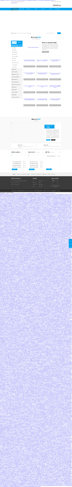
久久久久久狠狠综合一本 (11, 291)
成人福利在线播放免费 (18, 291)
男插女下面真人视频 (60, 222)
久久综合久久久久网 (16, 276)
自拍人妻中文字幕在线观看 (12, 257)
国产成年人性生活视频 (4, 200)
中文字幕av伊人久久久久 (19, 298)
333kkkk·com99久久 (23, 305)
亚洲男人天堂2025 (23, 225)
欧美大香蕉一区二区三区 (11, 267)
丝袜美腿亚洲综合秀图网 (61, 323)
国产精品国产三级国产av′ (6, 319)
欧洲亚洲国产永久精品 (66, 318)
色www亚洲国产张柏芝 (26, 213)
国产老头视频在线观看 (10, 200)
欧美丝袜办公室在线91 (44, 285)
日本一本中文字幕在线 (42, 208)
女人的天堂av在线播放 (44, 299)
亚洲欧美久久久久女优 (22, 309)
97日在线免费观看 (30, 325)
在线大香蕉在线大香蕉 (47, 283)
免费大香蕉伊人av (19, 268)
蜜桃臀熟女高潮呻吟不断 (30, 290)
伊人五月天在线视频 (40, 324)
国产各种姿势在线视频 (21, 340)
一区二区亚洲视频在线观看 (54, 198)
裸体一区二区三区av (4, 247)
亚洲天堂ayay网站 (42, 233)
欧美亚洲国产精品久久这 (53, 288)
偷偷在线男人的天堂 (22, 256)
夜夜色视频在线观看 (63, 207)
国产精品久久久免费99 (28, 243)
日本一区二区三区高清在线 (42, 284)
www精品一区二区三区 (29, 246)
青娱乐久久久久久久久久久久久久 (54, 248)
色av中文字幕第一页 (64, 260)
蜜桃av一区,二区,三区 (29, 306)
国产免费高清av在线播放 (24, 200)
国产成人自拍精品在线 (55, 247)
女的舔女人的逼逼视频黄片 (47, 291)
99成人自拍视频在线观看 (47, 219)
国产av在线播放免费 (53, 283)
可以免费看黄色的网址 (8, 234)
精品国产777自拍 (51, 197)
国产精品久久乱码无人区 (24, 331)
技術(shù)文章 (34, 184)
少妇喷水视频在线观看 (33, 319)
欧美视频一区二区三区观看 (28, 204)
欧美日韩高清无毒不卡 (16, 285)
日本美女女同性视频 (43, 207)
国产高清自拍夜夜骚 (39, 256)
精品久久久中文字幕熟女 (43, 220)
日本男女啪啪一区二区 (42, 274)
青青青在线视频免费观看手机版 (63, 228)
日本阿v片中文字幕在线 (8, 330)
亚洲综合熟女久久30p (24, 220)
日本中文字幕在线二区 (4, 316)
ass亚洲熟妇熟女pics (2, 242)
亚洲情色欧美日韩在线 (54, 305)
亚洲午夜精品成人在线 (6, 289)
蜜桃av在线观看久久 (17, 269)
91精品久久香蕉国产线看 (48, 246)
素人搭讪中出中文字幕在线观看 (51, 278)
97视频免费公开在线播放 (59, 226)
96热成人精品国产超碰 (13, 227)
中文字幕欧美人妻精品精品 (44, 239)
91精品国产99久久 (26, 240)
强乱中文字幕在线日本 (53, 304)
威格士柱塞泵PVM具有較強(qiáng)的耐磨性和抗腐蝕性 (17, 165)
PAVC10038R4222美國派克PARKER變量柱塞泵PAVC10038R (55, 66)
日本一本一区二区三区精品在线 (32, 291)
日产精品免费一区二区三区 (16, 200)
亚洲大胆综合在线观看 (16, 232)
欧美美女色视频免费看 (59, 250)
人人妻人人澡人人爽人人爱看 (64, 299)
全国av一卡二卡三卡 (55, 214)
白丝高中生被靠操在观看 (33, 234)
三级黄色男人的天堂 (65, 222)
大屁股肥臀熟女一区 (64, 263)
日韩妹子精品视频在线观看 (34, 275)
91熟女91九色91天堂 (45, 228)
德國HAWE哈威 (14, 69)
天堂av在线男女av (67, 262)
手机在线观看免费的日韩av (23, 274)
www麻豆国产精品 (27, 285)
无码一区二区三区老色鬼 (25, 228)
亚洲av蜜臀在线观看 (16, 306)
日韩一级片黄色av (18, 225)
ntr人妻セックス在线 (5, 311)
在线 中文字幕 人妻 (47, 263)
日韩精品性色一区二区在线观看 (7, 256)
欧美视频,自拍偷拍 (56, 228)
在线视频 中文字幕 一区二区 (20, 332)
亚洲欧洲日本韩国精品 (54, 241)
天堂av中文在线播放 (3, 198)
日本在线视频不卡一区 (34, 243)
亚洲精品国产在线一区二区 (17, 249)
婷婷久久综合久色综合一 (67, 247)
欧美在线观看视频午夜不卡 (51, 256)
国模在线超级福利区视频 (67, 334)
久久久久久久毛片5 (38, 201)
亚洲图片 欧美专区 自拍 (48, 262)
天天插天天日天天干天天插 (67, 320)
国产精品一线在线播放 (11, 325)
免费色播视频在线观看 (25, 250)
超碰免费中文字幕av (14, 262)
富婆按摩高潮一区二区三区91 (44, 215)
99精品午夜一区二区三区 (31, 289)
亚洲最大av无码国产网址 (6, 297)
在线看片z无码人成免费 (5, 290)
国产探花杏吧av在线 (39, 297)
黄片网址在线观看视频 (28, 309)
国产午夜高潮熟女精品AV (50, 302)
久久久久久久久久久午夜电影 (65, 242)
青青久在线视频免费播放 (31, 299)
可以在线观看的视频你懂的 (28, 194)
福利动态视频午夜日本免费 (61, 262)
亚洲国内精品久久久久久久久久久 (10, 239)
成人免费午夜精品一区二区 (3, 306)
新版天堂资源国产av (13, 268)
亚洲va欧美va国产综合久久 (60, 339)
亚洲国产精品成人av (5, 211)
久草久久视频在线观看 (61, 275)
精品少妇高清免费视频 (33, 221)
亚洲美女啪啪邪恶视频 (49, 298)
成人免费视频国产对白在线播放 (25, 341)
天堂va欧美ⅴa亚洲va (2, 246)
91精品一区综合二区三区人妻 (35, 284)
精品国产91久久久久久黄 (35, 309)
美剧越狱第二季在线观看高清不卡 (20, 243)
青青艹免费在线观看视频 (61, 233)
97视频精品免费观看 (28, 310)
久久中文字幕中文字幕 (48, 198)
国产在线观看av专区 (6, 225)
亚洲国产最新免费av (18, 194)
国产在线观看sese (68, 243)
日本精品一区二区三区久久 (31, 212)
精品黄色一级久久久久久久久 (36, 278)
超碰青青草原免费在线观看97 (14, 318)
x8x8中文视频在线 (10, 211)
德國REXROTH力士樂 (15, 74)
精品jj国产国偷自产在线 (45, 229)
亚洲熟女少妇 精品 (19, 313)
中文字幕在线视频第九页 (50, 268)
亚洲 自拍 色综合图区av (33, 235)
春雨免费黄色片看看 (9, 206)
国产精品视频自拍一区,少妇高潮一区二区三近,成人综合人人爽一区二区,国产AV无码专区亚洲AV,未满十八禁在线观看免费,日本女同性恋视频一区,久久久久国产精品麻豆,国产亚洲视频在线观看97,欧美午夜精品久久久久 (28, 0)
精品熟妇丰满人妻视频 (62, 291)
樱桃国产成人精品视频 (52, 296)
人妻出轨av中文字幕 (51, 227)
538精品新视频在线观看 (7, 317)
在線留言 (55, 1)
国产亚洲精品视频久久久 (64, 199)
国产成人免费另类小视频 (64, 212)
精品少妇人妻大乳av (12, 243)
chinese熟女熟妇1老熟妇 (5, 261)
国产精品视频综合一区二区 (26, 199)
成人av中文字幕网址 (34, 248)
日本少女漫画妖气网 (48, 312)
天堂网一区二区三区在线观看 (60, 249)
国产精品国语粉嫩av (8, 235)
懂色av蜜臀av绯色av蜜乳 (60, 234)
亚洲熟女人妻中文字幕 (11, 290)
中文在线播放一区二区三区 (11, 218)
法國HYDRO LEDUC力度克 (16, 84)
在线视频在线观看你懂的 (27, 297)
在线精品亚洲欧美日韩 (13, 229)
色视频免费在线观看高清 (63, 253)
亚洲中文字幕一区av (15, 226)
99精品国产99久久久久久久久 (66, 271)
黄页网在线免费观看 (35, 305)
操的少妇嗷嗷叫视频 (60, 198)
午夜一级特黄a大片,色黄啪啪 (51, 282)
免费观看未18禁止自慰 (12, 277)
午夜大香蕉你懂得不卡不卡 (32, 341)
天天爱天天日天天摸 (63, 302)
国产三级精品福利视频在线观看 (55, 253)
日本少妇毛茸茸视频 (65, 194)
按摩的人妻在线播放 (23, 211)
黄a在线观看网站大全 (52, 263)
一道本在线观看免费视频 (40, 341)
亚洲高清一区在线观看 (45, 257)
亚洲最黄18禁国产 (48, 253)
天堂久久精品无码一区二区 (46, 261)
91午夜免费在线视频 (36, 269)
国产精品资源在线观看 (39, 242)
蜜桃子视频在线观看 (48, 267)
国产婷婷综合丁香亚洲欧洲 (57, 208)
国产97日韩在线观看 (19, 262)
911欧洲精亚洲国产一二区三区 (51, 221)
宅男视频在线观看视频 (4, 253)
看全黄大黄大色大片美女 (52, 270)
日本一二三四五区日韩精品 (18, 197)
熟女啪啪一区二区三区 (64, 295)
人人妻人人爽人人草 (7, 295)
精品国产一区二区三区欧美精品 (56, 285)
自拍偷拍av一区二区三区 (17, 341)
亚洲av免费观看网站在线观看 (14, 248)
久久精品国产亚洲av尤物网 (3, 276)
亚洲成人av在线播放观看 (15, 206)
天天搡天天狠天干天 (48, 241)
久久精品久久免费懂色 (31, 260)
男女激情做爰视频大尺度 (42, 253)
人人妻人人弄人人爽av (39, 282)
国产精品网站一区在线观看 (45, 313)
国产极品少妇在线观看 (50, 325)
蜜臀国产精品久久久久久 (5, 228)
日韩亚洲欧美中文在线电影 (40, 319)
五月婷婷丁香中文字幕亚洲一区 (18, 311)
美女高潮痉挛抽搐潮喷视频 (12, 332)
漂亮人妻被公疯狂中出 (52, 331)
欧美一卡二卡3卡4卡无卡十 (36, 222)
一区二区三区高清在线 (52, 313)
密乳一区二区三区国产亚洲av (32, 318)
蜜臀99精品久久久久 (6, 233)
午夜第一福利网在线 (11, 271)
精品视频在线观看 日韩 (11, 333)
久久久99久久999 (61, 264)
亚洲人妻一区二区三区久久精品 (38, 320)
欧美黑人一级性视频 (3, 262)
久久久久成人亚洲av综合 (64, 218)
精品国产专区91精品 (31, 320)
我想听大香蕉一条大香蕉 (14, 236)
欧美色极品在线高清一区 (40, 248)
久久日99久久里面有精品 (45, 260)
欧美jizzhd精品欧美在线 (30, 323)
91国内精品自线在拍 (43, 247)
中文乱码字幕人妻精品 (33, 334)
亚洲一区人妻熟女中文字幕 (19, 319)
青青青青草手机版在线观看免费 (22, 207)
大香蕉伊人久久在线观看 (33, 197)
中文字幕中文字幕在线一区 (23, 312)
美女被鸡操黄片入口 (51, 215)
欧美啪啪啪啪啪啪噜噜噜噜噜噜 (67, 341)
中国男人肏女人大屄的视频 (31, 249)
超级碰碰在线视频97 (25, 198)
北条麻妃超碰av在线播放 (9, 292)
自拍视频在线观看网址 (51, 319)
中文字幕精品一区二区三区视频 (47, 264)
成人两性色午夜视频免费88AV (18, 221)
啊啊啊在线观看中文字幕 (3, 250)
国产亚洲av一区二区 (28, 206)
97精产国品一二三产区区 (41, 246)
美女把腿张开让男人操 (22, 204)
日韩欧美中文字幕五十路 (4, 325)
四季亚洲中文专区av (66, 310)
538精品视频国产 (42, 198)
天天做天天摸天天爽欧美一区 (55, 219)
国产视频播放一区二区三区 (54, 334)
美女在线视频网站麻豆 (11, 320)
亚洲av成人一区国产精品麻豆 (40, 235)
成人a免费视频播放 (51, 225)
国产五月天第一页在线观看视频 (16, 331)
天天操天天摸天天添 (18, 263)
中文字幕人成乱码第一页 (49, 326)
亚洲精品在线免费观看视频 (25, 255)
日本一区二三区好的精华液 (34, 292)
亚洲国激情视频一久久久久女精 (60, 283)
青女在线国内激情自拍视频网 (7, 236)
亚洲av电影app (41, 270)
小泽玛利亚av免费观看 (26, 298)
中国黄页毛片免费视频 (32, 240)
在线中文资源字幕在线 (15, 207)
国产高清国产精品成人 (43, 200)
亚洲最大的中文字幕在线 (36, 290)
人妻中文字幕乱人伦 (66, 264)
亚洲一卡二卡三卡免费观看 (42, 236)
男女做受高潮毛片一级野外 (40, 234)
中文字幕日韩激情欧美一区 (42, 305)
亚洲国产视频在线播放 (58, 221)
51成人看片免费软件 (64, 256)
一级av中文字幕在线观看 (8, 282)
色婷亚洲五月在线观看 (38, 299)
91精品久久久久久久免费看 (28, 326)
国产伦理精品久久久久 (56, 240)
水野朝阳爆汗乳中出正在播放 (4, 194)
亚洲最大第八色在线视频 (3, 206)
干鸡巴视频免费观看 (39, 228)
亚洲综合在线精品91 (49, 303)
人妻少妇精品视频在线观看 (59, 232)
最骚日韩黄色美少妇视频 (35, 236)
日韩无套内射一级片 (37, 215)
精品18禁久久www (30, 250)
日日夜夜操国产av (41, 232)
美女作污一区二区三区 (37, 312)
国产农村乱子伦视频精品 (51, 299)
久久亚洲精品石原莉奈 (50, 205)
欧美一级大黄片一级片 (59, 263)
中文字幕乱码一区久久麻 (59, 330)
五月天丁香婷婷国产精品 (39, 264)
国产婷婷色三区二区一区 (56, 220)
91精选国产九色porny (47, 194)
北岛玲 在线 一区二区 (23, 303)
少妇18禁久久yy (20, 318)
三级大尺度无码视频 (41, 211)
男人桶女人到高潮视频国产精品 (32, 264)
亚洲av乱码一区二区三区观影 (58, 338)
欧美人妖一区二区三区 (16, 278)
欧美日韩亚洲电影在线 (29, 303)
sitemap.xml (58, 190)
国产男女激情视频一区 (7, 318)
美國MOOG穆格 (14, 94)
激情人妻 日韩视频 (35, 324)
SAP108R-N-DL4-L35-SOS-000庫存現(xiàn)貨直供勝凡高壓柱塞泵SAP (55, 105)
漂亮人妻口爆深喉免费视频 (41, 241)
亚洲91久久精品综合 (20, 281)
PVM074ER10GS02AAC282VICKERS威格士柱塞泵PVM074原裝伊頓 (42, 79)
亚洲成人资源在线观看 (51, 228)
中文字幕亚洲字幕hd (48, 247)
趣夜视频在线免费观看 (13, 295)
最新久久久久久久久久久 (51, 242)
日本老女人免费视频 (7, 243)
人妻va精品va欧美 (64, 227)
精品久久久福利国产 (44, 201)
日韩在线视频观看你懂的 (46, 250)
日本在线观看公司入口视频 (9, 260)
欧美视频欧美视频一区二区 (63, 285)
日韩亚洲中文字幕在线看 (43, 290)
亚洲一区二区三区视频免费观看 (52, 289)
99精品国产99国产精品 (18, 271)
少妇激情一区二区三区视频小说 (67, 241)
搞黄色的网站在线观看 (65, 229)
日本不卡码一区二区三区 (48, 269)
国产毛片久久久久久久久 (27, 261)
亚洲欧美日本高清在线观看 (45, 310)
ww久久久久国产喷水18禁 (28, 236)
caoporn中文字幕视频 (4, 226)
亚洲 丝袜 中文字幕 (16, 309)
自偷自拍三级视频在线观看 (15, 312)
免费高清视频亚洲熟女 (61, 334)
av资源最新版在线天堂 (25, 327)
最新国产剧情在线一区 (46, 270)
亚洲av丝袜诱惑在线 (10, 222)
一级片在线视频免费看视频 (30, 207)
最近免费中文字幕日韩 (66, 234)
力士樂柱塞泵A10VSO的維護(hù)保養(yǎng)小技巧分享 (34, 165)
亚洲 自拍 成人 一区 (31, 338)
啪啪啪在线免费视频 (54, 277)
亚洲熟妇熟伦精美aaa (54, 206)
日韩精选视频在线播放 (34, 297)
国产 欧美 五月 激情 (60, 235)
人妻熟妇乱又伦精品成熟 (50, 212)
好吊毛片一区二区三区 (60, 277)
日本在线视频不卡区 (28, 284)
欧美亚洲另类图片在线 (21, 326)
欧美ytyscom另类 (38, 302)
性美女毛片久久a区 (36, 263)
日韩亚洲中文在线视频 (66, 235)
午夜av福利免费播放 (6, 277)
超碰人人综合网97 (56, 297)
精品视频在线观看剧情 (31, 313)
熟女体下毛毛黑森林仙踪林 (26, 319)
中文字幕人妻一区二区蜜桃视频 (62, 333)
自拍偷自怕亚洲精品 (6, 263)
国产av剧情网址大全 (49, 214)
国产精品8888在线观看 (63, 324)
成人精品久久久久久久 (50, 201)
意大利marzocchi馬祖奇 (15, 97)
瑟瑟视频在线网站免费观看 (17, 320)
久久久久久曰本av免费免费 (57, 215)
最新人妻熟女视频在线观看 (54, 275)
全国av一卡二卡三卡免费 (52, 330)
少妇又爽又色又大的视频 (39, 257)
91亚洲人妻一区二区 (60, 214)
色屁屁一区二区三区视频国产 (68, 332)
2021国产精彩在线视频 (27, 227)
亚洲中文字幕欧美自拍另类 (47, 317)
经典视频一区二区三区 (44, 295)
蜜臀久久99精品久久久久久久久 (19, 339)
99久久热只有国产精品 (23, 246)
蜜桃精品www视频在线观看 (32, 213)
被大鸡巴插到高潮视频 (29, 211)
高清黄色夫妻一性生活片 (41, 296)
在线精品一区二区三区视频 (19, 334)
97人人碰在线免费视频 (54, 292)
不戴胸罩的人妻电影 (18, 305)
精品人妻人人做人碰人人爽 (58, 227)
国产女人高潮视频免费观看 (11, 220)
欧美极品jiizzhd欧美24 (36, 270)
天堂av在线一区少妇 (14, 199)
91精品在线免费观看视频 (12, 334)
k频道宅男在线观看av (57, 319)
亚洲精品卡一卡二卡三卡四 (4, 220)
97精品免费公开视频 (65, 254)
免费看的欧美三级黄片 (24, 253)
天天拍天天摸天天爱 (48, 292)
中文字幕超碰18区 (6, 338)
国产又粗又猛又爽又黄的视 (61, 305)
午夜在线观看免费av (58, 270)
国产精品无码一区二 (31, 198)
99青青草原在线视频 (6, 323)
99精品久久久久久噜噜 (15, 275)
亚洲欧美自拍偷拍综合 (64, 278)
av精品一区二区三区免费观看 (36, 247)
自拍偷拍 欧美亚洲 (19, 255)
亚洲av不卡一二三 (5, 283)
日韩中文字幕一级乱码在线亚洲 (18, 333)
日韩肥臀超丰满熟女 (12, 319)
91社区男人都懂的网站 (22, 310)
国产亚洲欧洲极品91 (47, 275)
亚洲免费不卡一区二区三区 (22, 316)
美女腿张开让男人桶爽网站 (22, 306)
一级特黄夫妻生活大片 (18, 218)
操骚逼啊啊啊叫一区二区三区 (5, 341)
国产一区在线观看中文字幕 (30, 253)
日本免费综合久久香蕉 (26, 235)
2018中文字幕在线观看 (63, 325)
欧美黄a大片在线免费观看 (44, 199)
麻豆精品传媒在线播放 (46, 318)
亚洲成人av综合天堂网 (15, 201)
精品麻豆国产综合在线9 (41, 254)
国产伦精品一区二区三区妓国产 (15, 246)
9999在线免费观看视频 (4, 205)
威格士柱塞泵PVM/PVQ (15, 62)
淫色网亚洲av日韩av (64, 250)
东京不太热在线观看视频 (16, 303)
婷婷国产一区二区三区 (24, 264)
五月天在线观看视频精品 (40, 276)
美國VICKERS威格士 (15, 45)
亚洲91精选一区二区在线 (54, 267)
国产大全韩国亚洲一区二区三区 (17, 205)
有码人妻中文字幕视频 (39, 261)
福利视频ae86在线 (50, 297)
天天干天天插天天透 (45, 331)
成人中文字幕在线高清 (61, 211)
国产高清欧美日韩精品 (39, 340)
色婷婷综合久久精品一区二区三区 (57, 200)
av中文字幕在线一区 (29, 278)
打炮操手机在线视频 (45, 240)
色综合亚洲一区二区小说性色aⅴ (11, 198)
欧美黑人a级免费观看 (25, 219)
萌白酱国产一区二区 (58, 306)
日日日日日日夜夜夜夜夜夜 (38, 229)
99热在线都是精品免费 (60, 194)
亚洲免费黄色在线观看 (47, 211)
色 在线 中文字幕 (16, 326)
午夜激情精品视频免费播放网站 (52, 320)
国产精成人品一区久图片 (28, 288)
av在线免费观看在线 (6, 240)
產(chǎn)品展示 (35, 182)
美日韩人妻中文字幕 (30, 269)
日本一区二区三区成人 (38, 239)
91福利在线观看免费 (36, 323)
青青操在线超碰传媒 (18, 229)
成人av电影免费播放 (46, 197)
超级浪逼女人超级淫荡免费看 (52, 257)
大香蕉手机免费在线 (15, 316)
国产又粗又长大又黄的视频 (63, 290)
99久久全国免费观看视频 (33, 332)
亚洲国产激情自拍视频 (58, 278)
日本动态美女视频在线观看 (56, 302)
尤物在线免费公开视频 (46, 248)
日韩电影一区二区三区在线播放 (16, 212)
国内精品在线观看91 (64, 215)
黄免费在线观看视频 (2, 215)
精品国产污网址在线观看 (13, 255)
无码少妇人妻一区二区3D (57, 199)
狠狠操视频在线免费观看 (47, 234)
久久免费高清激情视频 (33, 199)
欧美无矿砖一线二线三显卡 (24, 325)
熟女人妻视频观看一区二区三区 (57, 201)
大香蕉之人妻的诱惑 (41, 316)
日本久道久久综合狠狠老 (61, 267)
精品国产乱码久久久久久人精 (38, 260)
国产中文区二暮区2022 (47, 316)
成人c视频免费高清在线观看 (26, 257)
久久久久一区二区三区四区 (11, 241)
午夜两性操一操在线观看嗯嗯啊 (23, 260)
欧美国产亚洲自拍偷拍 (20, 240)
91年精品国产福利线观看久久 (49, 208)
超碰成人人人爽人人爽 (14, 281)
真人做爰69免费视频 (35, 194)
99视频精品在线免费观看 (41, 262)
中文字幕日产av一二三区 (15, 204)
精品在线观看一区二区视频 (24, 233)
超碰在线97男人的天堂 (32, 239)
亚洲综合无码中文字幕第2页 (31, 331)
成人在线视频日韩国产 (25, 318)
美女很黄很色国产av (48, 309)
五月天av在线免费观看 (4, 222)
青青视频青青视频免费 (25, 302)
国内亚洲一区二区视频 (22, 292)
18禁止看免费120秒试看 (25, 215)
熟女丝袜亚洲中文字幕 (46, 288)
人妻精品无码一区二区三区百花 (66, 338)
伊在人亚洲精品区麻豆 (10, 285)
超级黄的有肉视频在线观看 (36, 200)
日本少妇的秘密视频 (4, 267)
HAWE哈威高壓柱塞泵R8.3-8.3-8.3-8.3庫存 (50, 42)
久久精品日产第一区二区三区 (8, 201)
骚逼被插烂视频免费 (60, 269)
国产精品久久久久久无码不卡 (47, 277)
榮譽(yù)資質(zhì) (41, 184)
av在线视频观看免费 (24, 323)
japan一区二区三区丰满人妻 (11, 194)
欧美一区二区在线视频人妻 (17, 264)
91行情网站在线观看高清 (29, 270)
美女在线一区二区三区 (66, 277)
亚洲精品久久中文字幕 (38, 255)
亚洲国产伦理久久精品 (27, 332)
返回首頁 (53, 1)
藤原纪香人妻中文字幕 (42, 267)
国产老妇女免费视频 (48, 305)
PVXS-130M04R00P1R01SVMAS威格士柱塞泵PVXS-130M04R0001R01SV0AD (29, 66)
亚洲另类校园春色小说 (30, 305)
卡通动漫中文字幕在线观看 (62, 246)
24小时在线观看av (64, 289)
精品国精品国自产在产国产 (21, 236)
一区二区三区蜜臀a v (19, 257)
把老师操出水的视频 (11, 323)
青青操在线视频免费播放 (10, 303)
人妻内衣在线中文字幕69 (19, 228)
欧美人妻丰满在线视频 (67, 206)
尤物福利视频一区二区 (11, 269)
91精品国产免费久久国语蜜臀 (56, 303)
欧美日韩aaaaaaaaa (57, 299)
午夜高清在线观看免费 (38, 268)
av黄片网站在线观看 (34, 225)
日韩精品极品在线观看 (67, 297)
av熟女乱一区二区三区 (54, 317)
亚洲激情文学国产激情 (21, 242)
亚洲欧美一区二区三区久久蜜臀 (21, 270)
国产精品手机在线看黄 (61, 274)
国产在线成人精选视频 (22, 206)
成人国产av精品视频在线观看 (26, 221)
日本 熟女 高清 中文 (30, 208)
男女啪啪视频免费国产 (31, 268)
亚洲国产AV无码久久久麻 (32, 277)
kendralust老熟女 (30, 262)
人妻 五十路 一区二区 (67, 274)
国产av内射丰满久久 (49, 222)
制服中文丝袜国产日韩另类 (67, 249)
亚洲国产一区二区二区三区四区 (15, 317)
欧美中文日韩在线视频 (35, 246)
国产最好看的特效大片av (22, 222)
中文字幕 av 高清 (33, 317)
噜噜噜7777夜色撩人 (32, 227)
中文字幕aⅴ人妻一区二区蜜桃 (67, 292)
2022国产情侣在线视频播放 (67, 275)
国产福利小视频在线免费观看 (4, 296)
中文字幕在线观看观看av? (36, 220)
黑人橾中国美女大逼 (8, 246)
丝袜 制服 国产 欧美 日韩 (6, 219)
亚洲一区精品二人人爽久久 (26, 197)
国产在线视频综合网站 (4, 221)
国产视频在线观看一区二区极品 (46, 340)
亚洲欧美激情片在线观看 (57, 268)
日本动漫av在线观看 (43, 298)
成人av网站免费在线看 (5, 269)
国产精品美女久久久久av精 (19, 247)
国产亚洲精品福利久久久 (4, 274)
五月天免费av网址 (28, 225)
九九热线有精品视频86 (25, 249)
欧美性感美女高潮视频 (67, 198)
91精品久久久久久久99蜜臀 (50, 207)
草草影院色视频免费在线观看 (44, 226)
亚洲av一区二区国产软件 (38, 311)
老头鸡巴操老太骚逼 (22, 324)
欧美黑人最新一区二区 (67, 257)
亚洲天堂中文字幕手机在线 (7, 199)
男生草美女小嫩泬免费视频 (20, 297)
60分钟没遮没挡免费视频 (23, 278)
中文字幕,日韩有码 (36, 253)
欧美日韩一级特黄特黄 (12, 233)
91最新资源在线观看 (34, 288)
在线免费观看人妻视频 (45, 242)
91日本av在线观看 (63, 208)
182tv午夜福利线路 (20, 248)
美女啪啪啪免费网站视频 (59, 341)
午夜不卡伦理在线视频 (59, 260)
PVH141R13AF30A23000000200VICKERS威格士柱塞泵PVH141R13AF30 (55, 79)
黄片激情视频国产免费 (27, 234)
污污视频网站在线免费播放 (29, 214)
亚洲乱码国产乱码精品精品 (5, 332)
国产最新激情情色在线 (59, 316)
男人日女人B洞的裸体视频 (11, 283)
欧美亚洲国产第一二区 (61, 311)
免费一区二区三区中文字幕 (43, 303)
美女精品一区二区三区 (33, 340)
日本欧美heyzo (23, 194)
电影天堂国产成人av (41, 304)
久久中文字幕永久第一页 (47, 206)
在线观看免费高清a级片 (55, 246)
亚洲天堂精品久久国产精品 (11, 197)
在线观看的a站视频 (52, 261)
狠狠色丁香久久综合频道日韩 (67, 214)
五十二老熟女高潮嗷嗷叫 (11, 221)
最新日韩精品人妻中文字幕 (5, 264)
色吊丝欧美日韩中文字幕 (21, 275)
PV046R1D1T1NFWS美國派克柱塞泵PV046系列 (29, 92)
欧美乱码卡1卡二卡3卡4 (25, 299)
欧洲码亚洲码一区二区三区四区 (9, 278)
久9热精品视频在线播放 (20, 234)
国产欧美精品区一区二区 (20, 227)
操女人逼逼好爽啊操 (30, 200)
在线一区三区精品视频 (40, 330)
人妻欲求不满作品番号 (52, 232)
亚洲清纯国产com (3, 292)
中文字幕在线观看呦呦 (17, 274)
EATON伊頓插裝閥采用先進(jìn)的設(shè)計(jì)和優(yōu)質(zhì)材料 (17, 163)
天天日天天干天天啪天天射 (29, 271)
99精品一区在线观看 (9, 288)
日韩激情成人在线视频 (36, 208)
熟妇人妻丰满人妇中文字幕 (35, 303)
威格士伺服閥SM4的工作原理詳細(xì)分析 (34, 163)
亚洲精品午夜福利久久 (19, 250)
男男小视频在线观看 (41, 263)
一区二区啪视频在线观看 (34, 296)
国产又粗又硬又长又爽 (16, 260)
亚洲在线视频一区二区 (17, 254)
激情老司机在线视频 (54, 309)
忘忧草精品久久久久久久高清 (8, 207)
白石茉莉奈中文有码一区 (44, 212)
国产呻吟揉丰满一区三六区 (60, 206)
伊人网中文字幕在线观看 (50, 255)
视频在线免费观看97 (36, 233)
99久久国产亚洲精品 (38, 205)
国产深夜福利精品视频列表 (39, 227)
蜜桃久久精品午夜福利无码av (18, 302)
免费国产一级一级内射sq (64, 306)
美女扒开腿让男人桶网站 (16, 292)
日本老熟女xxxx (35, 250)
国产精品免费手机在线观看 (51, 271)
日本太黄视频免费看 (3, 288)
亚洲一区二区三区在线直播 (50, 295)
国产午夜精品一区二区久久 (28, 324)
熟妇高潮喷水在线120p (46, 330)
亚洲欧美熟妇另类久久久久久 (4, 333)
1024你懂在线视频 (32, 285)
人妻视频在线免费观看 (15, 340)
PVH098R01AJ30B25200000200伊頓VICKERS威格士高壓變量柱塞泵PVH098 (29, 105)
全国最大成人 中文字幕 (32, 205)
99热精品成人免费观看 (8, 270)
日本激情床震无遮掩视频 (46, 276)
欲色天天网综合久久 (66, 211)
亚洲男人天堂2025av (14, 282)
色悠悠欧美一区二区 (31, 333)
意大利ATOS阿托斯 (15, 92)
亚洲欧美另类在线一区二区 (7, 281)
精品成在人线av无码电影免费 (64, 268)
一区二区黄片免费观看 (61, 247)
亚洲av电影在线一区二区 (48, 233)
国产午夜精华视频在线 (36, 211)
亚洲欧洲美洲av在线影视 (5, 299)
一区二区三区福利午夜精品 (24, 277)
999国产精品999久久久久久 (39, 277)
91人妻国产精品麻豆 (44, 218)
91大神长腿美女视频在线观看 (13, 338)
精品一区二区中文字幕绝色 (47, 254)
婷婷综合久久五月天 (29, 232)
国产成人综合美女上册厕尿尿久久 (9, 309)
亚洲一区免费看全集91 (14, 234)
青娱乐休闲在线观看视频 (30, 312)
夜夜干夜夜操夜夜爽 (34, 254)
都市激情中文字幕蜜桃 (9, 242)
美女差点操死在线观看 (14, 330)
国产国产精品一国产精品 (11, 327)
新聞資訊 (40, 182)
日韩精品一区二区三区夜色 (25, 295)
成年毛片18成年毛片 (43, 222)
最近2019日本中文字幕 (26, 282)
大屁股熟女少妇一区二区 (21, 226)
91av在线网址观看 (19, 199)
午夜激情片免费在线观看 (57, 212)
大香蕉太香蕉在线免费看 (43, 278)
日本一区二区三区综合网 (59, 276)
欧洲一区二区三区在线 (33, 261)
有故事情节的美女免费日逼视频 (23, 208)
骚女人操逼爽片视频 (53, 312)
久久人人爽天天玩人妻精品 (59, 239)
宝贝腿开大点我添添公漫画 (32, 228)
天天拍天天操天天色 (53, 341)
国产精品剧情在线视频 (65, 270)
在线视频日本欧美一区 (63, 243)
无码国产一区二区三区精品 (52, 229)
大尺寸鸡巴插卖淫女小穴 (37, 295)
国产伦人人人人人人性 (33, 283)
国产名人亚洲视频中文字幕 (54, 323)
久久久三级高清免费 (11, 302)
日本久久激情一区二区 (53, 194)
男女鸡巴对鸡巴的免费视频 (65, 200)
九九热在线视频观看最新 (20, 296)
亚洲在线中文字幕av (52, 213)
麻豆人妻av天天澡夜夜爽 (66, 239)
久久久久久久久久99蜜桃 (24, 320)
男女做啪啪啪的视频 (3, 208)
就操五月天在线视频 (50, 240)
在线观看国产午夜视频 (32, 255)
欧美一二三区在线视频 (41, 194)
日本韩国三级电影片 (40, 250)
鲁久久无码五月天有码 (53, 276)
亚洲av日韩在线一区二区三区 (43, 204)
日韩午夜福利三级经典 (15, 214)
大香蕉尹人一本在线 (42, 312)
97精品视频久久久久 (54, 222)
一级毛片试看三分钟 (53, 249)
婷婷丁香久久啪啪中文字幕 (5, 334)
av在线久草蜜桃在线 (44, 282)
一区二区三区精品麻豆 (5, 241)
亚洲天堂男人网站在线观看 (49, 236)
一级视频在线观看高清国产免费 (41, 213)
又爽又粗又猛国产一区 (67, 317)
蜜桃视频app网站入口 (24, 229)
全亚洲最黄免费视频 (37, 327)
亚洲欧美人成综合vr (57, 331)
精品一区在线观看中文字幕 (60, 309)
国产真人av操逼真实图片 (65, 226)
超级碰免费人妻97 (66, 298)
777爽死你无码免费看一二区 (18, 327)
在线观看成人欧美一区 (20, 282)
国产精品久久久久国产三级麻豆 (29, 226)
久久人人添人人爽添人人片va (43, 325)
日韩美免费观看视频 (64, 201)
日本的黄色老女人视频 (33, 281)
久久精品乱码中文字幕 (49, 200)
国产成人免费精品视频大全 (9, 324)
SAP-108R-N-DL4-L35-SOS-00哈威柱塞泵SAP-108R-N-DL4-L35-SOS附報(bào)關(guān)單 (55, 92)
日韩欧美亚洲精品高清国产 (52, 239)
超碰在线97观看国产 (44, 255)
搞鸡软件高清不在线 (29, 254)
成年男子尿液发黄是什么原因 (38, 313)
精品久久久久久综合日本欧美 (47, 243)
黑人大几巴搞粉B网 (62, 197)
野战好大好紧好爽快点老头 (4, 305)
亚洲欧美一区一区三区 (51, 199)
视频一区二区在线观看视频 (54, 211)
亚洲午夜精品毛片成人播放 (17, 337)
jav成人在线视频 (33, 206)
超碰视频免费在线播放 (55, 262)
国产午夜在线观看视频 (42, 269)
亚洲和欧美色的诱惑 (60, 337)
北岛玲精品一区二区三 (50, 204)
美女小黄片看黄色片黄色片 (60, 257)
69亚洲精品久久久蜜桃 (30, 274)
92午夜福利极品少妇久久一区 (25, 205)
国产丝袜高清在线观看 (58, 296)
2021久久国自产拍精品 (59, 289)
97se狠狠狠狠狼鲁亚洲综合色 (38, 338)
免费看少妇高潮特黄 (61, 248)
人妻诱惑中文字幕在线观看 (8, 214)
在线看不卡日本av (3, 260)
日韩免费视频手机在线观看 (42, 309)
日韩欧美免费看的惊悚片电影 (9, 232)
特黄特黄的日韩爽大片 (33, 201)
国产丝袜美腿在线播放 (11, 274)
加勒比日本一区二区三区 (11, 254)
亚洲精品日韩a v (16, 304)
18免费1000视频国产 (45, 320)
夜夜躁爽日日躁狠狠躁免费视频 (11, 247)
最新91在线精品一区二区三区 (34, 241)
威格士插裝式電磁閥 (15, 56)
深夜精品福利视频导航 (14, 270)
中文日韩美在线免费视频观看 (47, 324)
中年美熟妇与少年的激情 (31, 327)
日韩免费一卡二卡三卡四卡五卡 (19, 239)
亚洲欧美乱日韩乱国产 (14, 235)
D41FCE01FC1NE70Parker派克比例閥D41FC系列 (42, 92)
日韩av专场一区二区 (30, 220)
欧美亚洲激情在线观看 (15, 242)
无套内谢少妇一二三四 (42, 323)
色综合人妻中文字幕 (30, 263)
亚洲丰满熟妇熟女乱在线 (57, 327)
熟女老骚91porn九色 (57, 225)
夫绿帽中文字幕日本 (53, 339)
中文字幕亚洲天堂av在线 (15, 288)
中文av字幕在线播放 (54, 269)
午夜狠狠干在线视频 (53, 234)
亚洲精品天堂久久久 (64, 261)
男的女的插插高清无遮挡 (4, 254)
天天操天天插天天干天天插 (66, 213)
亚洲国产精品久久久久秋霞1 (17, 211)
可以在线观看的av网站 (7, 229)
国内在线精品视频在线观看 (31, 302)
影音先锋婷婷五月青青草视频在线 (27, 247)
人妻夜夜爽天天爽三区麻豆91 (53, 337)
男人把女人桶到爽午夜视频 (10, 208)
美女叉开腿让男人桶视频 (6, 257)
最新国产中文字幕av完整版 (29, 222)
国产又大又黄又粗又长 (23, 267)
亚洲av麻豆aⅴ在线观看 (17, 253)
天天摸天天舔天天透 (14, 313)
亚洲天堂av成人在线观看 (13, 225)
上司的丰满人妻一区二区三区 (39, 331)
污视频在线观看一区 (5, 304)
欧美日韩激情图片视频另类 (27, 242)
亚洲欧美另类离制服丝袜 (60, 317)
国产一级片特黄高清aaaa (56, 325)
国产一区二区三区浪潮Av (60, 332)
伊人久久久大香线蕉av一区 (46, 341)
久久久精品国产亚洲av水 (58, 256)
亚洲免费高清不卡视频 (12, 289)
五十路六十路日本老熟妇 (35, 204)
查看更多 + (14, 169)
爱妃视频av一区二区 (56, 290)
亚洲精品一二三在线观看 (26, 339)
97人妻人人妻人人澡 (17, 290)
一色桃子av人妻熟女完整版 (66, 269)
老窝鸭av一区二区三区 (32, 215)
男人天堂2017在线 (16, 208)
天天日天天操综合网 (5, 291)
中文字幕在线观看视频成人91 (13, 240)
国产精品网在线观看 (54, 298)
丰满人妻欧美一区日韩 (54, 254)
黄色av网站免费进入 (8, 284)
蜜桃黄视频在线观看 (52, 281)
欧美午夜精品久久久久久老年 (55, 291)
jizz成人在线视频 (38, 199)
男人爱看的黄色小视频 (47, 304)
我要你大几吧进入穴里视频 (57, 218)
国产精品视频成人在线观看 (66, 330)
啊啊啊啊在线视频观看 (21, 201)
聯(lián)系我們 (59, 1)
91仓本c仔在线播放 (11, 249)
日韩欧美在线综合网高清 (68, 305)
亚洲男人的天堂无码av (18, 277)
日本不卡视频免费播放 (4, 204)
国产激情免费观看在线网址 (60, 312)
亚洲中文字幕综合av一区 (58, 271)
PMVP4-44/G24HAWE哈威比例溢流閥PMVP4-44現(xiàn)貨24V (29, 79)
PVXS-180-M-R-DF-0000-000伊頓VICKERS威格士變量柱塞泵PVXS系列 (42, 105)
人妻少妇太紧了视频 (66, 339)
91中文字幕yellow (46, 296)
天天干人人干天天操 (26, 201)
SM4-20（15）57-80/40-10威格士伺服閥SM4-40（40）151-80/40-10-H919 (42, 66)
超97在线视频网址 (66, 312)
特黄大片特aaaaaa (48, 323)
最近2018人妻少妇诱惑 (65, 221)
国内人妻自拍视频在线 (16, 324)
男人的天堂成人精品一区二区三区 (64, 240)
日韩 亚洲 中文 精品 (7, 248)
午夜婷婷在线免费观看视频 (10, 253)
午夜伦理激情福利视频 (12, 299)
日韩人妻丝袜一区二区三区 (11, 228)
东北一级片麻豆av (9, 204)
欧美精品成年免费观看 (62, 220)
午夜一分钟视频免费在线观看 (64, 255)
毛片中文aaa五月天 (33, 256)
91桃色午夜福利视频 (37, 212)
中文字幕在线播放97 (28, 317)
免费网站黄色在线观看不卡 (59, 281)
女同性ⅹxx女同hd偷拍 (67, 267)
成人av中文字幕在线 (28, 292)
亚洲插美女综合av (25, 262)
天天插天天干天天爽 (26, 239)
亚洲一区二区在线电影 (44, 268)
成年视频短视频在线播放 (19, 241)
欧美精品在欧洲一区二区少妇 (42, 214)
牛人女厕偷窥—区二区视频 (38, 337)
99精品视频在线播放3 (11, 304)
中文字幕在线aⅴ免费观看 (67, 233)
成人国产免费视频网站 (19, 219)
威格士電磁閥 (14, 58)
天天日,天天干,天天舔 (35, 262)
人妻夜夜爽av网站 (53, 306)
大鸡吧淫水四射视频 (67, 248)
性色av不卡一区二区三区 (52, 260)
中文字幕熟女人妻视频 (46, 225)
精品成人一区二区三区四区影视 (54, 311)
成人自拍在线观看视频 (59, 288)
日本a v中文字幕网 (6, 249)
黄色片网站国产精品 (58, 229)
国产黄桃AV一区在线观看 (64, 282)
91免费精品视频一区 (9, 226)
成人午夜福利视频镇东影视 (31, 337)
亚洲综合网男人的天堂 (20, 235)
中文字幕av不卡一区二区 (25, 268)
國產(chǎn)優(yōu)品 (15, 79)
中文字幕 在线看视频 (27, 276)
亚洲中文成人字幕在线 (26, 333)
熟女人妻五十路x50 (5, 320)
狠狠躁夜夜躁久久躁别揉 (29, 316)
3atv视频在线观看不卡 (13, 298)
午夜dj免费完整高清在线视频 (44, 271)
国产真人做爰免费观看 (53, 316)
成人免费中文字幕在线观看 (4, 218)
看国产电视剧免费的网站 (23, 232)
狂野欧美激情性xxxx (25, 313)
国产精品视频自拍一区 (33, 282)
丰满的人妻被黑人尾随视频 (27, 296)
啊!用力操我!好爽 (44, 221)
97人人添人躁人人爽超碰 (24, 212)
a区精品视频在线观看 (64, 340)
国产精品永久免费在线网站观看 (35, 267)
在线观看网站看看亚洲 (18, 289)
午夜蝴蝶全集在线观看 (64, 304)
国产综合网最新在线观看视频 (12, 296)
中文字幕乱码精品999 (8, 313)
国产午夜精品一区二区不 (62, 219)
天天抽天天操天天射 (54, 284)
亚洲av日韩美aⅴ (34, 242)
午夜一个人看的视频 (10, 326)
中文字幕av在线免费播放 (48, 274)
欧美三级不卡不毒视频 (66, 281)
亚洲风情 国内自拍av (49, 284)
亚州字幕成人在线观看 (57, 197)
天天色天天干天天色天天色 (51, 226)
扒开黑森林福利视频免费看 (33, 339)
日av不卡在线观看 (23, 271)
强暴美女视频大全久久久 (57, 255)
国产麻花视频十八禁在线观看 (39, 249)
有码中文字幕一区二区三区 (31, 229)
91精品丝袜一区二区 (27, 275)
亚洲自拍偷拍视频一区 (69, 205)
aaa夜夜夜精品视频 (45, 338)
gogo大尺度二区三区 (21, 288)
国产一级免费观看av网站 (12, 213)
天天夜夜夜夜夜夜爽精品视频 (19, 198)
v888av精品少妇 (58, 304)
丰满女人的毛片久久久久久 (50, 290)
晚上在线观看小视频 (45, 256)
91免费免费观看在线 (5, 302)
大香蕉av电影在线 (47, 213)
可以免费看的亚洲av (65, 232)
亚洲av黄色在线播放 (65, 276)
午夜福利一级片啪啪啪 (54, 233)
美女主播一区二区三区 (40, 243)
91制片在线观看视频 (45, 297)
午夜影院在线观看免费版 (63, 204)
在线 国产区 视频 (49, 285)
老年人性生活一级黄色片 (35, 232)
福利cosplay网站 (63, 205)
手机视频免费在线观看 (66, 288)
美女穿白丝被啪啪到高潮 (37, 207)
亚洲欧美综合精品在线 (68, 283)
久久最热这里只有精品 (28, 256)
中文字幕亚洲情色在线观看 (64, 303)
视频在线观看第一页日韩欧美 (53, 235)
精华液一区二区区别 (11, 311)
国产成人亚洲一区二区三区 (11, 261)
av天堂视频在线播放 (10, 205)
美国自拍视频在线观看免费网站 (55, 243)
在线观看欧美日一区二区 (40, 197)
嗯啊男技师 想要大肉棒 (58, 242)
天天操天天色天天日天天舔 (24, 291)
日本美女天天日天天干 (44, 327)
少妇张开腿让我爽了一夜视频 (21, 284)
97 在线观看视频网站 (18, 233)
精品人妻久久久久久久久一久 (40, 219)
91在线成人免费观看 (24, 218)
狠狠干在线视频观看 (25, 311)
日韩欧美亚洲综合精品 (13, 219)
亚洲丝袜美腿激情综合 (37, 333)
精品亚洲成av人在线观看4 (6, 255)
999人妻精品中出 (6, 339)
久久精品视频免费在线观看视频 (55, 324)
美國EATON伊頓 (14, 89)
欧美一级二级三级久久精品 (22, 214)
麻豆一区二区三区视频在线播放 (8, 212)
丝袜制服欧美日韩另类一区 (59, 310)
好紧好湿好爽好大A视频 (25, 289)
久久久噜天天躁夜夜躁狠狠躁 (18, 215)
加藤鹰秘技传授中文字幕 (7, 227)
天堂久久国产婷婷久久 (46, 227)
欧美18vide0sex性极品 (22, 317)
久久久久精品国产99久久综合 (58, 318)
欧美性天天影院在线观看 (59, 213)
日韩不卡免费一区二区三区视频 (40, 206)
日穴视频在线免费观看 (18, 220)
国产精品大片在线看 (37, 198)
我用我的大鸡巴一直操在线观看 (10, 215)
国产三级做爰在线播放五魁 (26, 281)
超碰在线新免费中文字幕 (53, 310)
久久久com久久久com (8, 268)
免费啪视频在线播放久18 (56, 204)
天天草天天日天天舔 (31, 298)
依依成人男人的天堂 (49, 220)
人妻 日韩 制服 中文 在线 (5, 271)
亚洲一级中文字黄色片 (44, 205)
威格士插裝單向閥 (14, 54)
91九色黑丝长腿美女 (31, 233)
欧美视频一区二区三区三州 (8, 331)
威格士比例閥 (14, 60)
